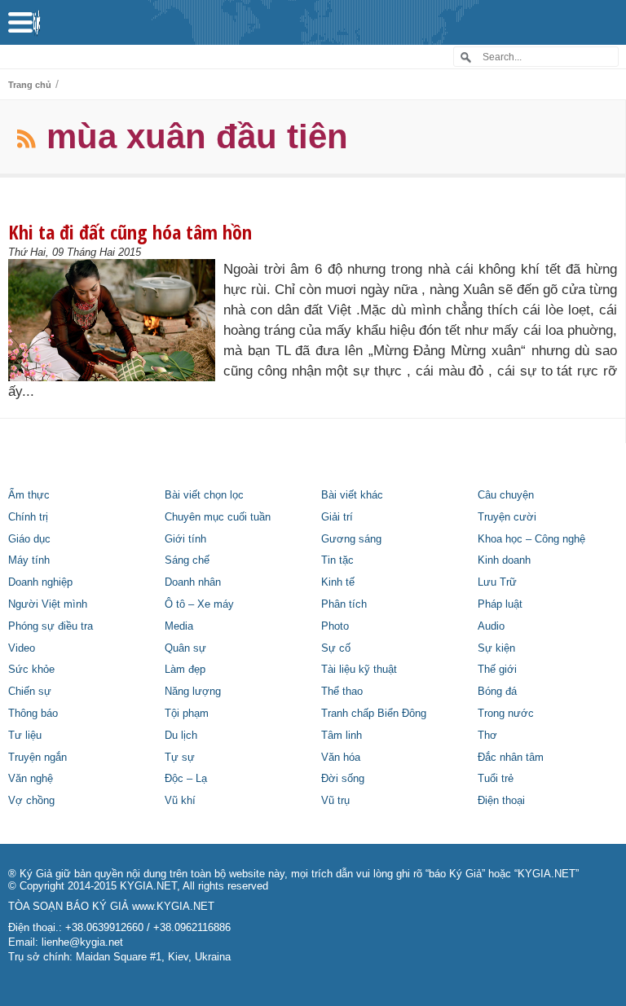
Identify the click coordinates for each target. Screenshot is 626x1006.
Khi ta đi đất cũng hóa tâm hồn (130, 231)
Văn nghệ (30, 778)
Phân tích (344, 604)
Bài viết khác (352, 495)
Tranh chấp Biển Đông (373, 713)
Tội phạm (187, 713)
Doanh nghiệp (40, 582)
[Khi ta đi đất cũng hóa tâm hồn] (115, 320)
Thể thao (342, 691)
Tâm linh (341, 735)
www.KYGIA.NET (173, 906)
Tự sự (180, 757)
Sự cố (335, 648)
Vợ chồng (31, 800)
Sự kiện (496, 648)
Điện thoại (501, 800)
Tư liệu (25, 735)
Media (179, 626)
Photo (335, 626)
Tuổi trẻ (496, 778)
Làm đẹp (185, 669)
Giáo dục (29, 539)
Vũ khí (180, 800)
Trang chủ (29, 85)
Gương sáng (351, 539)
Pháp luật (500, 604)
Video (21, 648)
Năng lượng (193, 691)
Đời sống (342, 778)
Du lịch (181, 735)
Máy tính (29, 560)
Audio (491, 626)
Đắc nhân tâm (511, 757)
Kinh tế (338, 582)
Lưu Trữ (497, 582)
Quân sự (185, 648)
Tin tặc (337, 560)
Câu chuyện (506, 495)
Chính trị (28, 517)
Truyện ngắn (37, 757)
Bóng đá (497, 691)
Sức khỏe (31, 669)
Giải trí (337, 517)
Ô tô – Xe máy (199, 604)
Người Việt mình (47, 604)
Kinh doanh (504, 560)
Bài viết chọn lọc (204, 495)
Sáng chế (187, 560)
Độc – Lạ (186, 778)
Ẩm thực (29, 495)
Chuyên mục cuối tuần (218, 517)
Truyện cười (507, 517)
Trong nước (506, 713)
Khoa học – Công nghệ (531, 539)
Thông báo (33, 713)
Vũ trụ (335, 800)
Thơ (487, 735)
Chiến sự (29, 691)
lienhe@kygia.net (82, 942)
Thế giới (497, 669)
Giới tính (185, 539)
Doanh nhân (193, 582)
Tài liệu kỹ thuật (359, 669)
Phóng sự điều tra (50, 626)
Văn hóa (340, 757)
